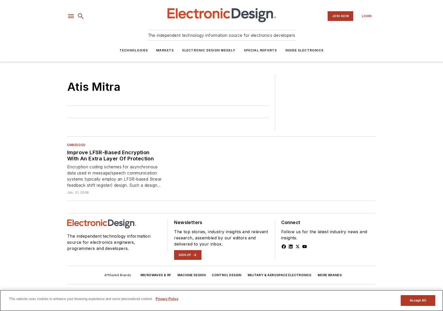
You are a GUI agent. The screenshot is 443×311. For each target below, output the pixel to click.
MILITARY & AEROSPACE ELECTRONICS (279, 275)
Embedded (76, 145)
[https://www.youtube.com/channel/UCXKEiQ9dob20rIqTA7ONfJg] (304, 246)
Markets (165, 50)
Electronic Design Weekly (209, 50)
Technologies (133, 50)
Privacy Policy (167, 299)
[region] (221, 300)
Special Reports (260, 50)
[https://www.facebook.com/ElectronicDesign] (283, 246)
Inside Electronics (304, 50)
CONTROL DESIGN (226, 275)
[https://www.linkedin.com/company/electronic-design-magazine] (290, 246)
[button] (71, 16)
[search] (81, 16)
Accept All (418, 300)
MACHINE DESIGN (191, 275)
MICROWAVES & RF (155, 275)
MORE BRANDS (330, 275)
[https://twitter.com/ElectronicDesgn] (297, 246)
